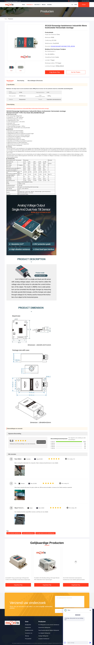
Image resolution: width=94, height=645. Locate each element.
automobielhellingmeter (28, 533)
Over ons (37, 4)
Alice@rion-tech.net (74, 1)
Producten (29, 4)
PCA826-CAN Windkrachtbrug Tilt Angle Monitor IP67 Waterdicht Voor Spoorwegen (18, 578)
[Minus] (90, 610)
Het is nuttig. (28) (72, 507)
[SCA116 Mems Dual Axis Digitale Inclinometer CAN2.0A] (76, 562)
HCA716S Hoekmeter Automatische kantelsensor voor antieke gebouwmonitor (45, 578)
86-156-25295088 (85, 1)
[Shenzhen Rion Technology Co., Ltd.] (9, 4)
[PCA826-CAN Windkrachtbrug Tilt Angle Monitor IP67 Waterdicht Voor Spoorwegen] (18, 562)
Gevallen (49, 4)
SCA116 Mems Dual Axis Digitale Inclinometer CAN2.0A (75, 578)
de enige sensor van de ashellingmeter (45, 533)
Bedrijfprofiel (28, 624)
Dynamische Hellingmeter (44, 627)
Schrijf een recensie (41, 442)
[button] (7, 565)
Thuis (23, 4)
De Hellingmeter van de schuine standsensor (48, 624)
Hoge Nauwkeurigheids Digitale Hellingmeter (48, 630)
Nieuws (44, 4)
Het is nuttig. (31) (71, 459)
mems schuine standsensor (13, 533)
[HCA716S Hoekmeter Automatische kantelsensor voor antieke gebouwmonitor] (47, 562)
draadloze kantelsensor (43, 638)
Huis (6, 18)
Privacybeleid (28, 638)
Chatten (84, 4)
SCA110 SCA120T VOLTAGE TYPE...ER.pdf (63, 46)
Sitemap (27, 635)
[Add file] (65, 642)
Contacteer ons (28, 633)
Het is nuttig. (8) (65, 483)
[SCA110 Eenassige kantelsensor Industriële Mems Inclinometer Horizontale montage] (25, 43)
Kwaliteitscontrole (29, 630)
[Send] (90, 642)
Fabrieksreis (28, 627)
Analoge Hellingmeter (43, 635)
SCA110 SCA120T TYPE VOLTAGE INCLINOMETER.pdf (25, 113)
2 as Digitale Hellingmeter (44, 633)
